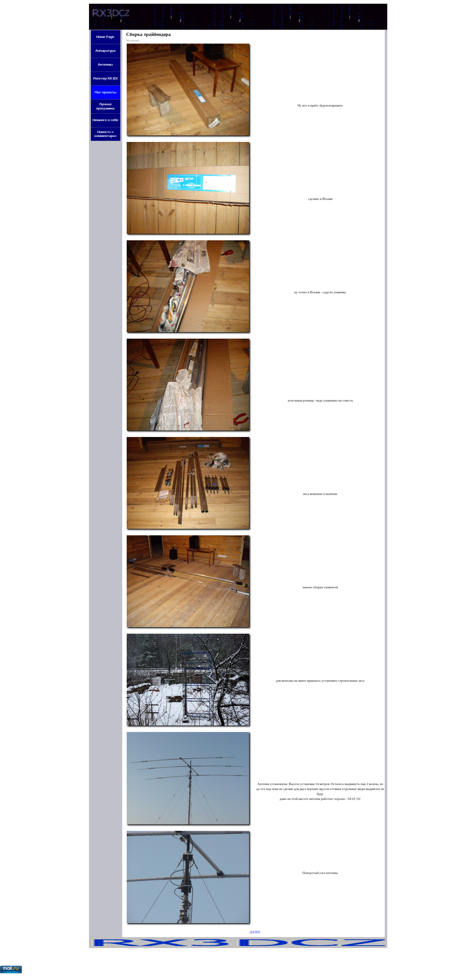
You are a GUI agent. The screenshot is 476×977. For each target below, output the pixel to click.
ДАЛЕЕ (255, 932)
